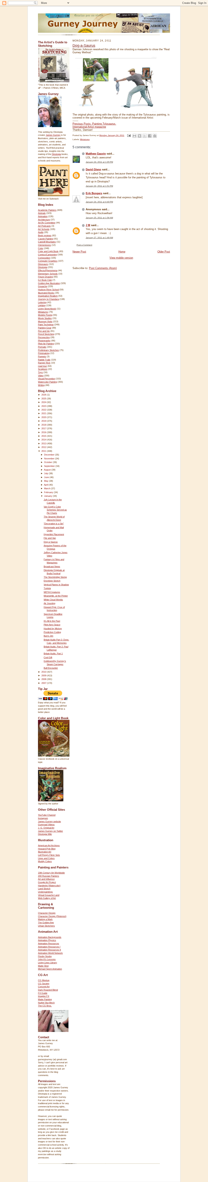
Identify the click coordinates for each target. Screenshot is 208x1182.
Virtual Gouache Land (48, 895)
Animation (43, 216)
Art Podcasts (44, 226)
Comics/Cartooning (47, 254)
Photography (44, 340)
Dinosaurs (43, 264)
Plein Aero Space (52, 624)
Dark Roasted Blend (48, 990)
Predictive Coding (52, 632)
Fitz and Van (50, 538)
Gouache (42, 286)
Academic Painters (47, 210)
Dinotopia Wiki (45, 834)
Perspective (44, 337)
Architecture (44, 219)
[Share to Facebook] (150, 136)
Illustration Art (44, 852)
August (47, 469)
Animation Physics (47, 940)
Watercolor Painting (47, 382)
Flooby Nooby (45, 956)
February (49, 492)
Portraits (42, 347)
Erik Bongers (94, 193)
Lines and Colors (46, 858)
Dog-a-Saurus (51, 542)
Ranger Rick (44, 363)
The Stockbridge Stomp (55, 577)
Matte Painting (45, 999)
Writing (41, 385)
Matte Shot (43, 966)
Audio (40, 232)
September (49, 466)
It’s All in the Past (52, 621)
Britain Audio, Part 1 (53, 653)
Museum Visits (45, 321)
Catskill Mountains (47, 242)
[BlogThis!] (140, 136)
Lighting (42, 305)
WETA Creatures (52, 592)
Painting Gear (44, 328)
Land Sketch (44, 888)
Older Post (163, 251)
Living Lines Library (47, 962)
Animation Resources (48, 943)
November (49, 458)
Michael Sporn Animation (50, 969)
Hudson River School (48, 289)
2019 (44, 421)
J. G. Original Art (46, 828)
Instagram (43, 818)
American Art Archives (49, 845)
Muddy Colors (45, 861)
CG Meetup (43, 980)
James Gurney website (49, 821)
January (48, 496)
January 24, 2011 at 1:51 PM (99, 186)
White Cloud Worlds (53, 599)
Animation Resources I (49, 947)
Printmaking (44, 353)
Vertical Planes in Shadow (56, 584)
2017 (44, 428)
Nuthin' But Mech (46, 1002)
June (47, 477)
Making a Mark (45, 919)
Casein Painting (45, 238)
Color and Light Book (48, 251)
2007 (44, 683)
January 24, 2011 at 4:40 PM (99, 202)
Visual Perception (46, 378)
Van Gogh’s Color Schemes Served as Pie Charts (55, 509)
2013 (44, 443)
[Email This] (134, 136)
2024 (44, 402)
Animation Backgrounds (49, 937)
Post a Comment (84, 245)
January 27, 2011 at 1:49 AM (99, 237)
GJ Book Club (45, 280)
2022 (44, 410)
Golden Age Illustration (49, 283)
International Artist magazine (89, 126)
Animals (42, 213)
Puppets (42, 356)
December (49, 454)
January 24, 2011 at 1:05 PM (99, 162)
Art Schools (43, 229)
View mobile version (121, 257)
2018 (44, 425)
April (46, 485)
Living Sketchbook (47, 308)
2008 (44, 679)
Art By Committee (46, 222)
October (48, 462)
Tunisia (47, 588)
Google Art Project (47, 882)
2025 (44, 398)
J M (88, 225)
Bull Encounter (51, 668)
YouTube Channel (46, 815)
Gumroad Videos (46, 824)
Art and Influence (46, 879)
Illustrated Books (46, 293)
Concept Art (44, 986)
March (47, 488)
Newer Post (79, 251)
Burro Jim (48, 636)
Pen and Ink (44, 331)
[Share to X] (145, 136)
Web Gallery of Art (47, 898)
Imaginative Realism (48, 296)
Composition (44, 258)
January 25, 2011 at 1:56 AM (99, 218)
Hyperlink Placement (54, 534)
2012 (44, 447)
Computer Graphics (47, 261)
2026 (44, 394)
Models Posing (45, 315)
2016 (44, 432)
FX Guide (42, 993)
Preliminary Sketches (48, 350)
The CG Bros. (45, 1005)
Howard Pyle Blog (46, 849)
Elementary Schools (48, 273)
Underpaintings (45, 892)
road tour (42, 366)
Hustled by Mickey (53, 628)
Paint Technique (46, 324)
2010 (44, 672)
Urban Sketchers (46, 926)
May (46, 481)
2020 (44, 417)
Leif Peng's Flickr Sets (49, 855)
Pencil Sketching (46, 334)
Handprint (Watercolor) (49, 885)
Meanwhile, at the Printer (56, 596)
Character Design (46, 913)
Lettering (42, 302)
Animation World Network (50, 953)
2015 (44, 436)
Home (121, 251)
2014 (44, 439)
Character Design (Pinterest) (52, 916)
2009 (44, 675)
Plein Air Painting (46, 343)
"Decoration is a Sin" (54, 523)
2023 (44, 406)
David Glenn (93, 169)
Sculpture (42, 369)
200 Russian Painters (48, 876)
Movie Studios (45, 318)
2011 (44, 451)
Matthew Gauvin (96, 153)
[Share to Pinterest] (155, 136)
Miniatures (43, 312)
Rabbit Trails (44, 359)
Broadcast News (52, 566)
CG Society (43, 983)
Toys (40, 372)
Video (40, 375)
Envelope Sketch (52, 581)
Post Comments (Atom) (103, 268)
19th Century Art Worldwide (51, 873)
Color (40, 248)
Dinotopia (56, 154)
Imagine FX (43, 996)
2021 (44, 413)
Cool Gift (48, 657)
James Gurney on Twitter (50, 831)
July (46, 473)
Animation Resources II (49, 950)
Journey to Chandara (48, 299)
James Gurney (53, 135)
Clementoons (44, 245)
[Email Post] (128, 135)
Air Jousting (49, 603)
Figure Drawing (45, 277)
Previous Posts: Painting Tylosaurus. (94, 123)
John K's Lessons (47, 959)
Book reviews (44, 235)
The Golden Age (46, 922)
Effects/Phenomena (47, 270)
